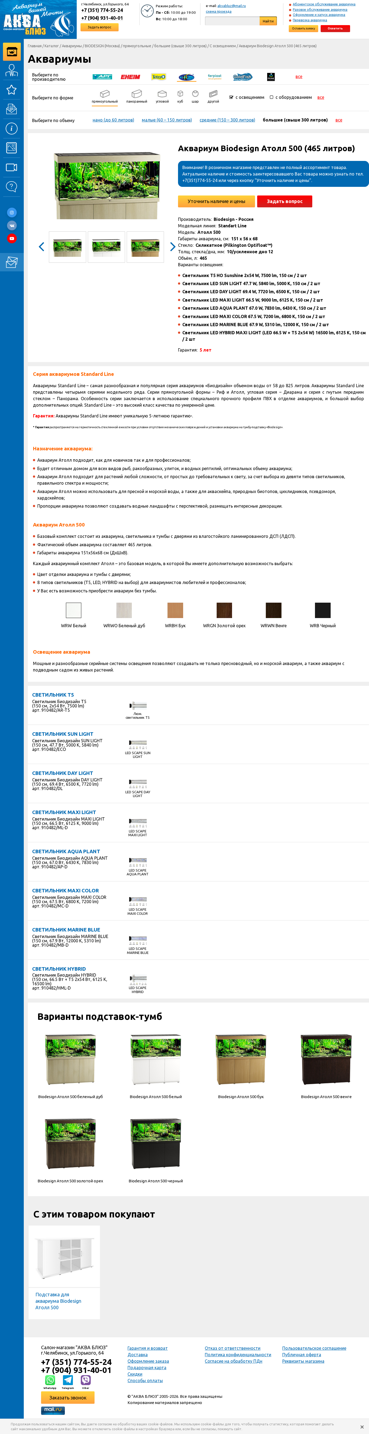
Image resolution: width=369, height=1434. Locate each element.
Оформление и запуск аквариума (319, 14)
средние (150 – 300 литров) (227, 119)
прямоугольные (137, 46)
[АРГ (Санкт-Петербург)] (102, 76)
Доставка (138, 1354)
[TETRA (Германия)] (158, 76)
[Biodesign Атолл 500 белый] (156, 1059)
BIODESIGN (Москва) (102, 46)
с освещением (249, 97)
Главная (35, 46)
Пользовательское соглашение (314, 1348)
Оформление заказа (148, 1361)
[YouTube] (12, 238)
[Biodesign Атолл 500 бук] (241, 1059)
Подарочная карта (147, 1367)
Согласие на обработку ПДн (233, 1361)
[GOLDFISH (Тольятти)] (243, 76)
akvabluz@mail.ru (231, 6)
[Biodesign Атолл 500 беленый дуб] (70, 1059)
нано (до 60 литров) (113, 119)
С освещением (223, 46)
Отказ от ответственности (232, 1348)
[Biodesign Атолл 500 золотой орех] (70, 1143)
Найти (268, 21)
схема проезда (219, 11)
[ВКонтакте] (12, 225)
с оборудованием (293, 97)
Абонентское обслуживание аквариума (324, 4)
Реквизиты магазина (303, 1361)
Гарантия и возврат (148, 1348)
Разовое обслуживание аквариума (320, 9)
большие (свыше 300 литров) (180, 46)
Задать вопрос (99, 27)
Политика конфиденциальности (238, 1354)
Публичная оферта (301, 1354)
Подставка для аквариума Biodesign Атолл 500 (58, 1301)
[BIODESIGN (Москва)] (186, 76)
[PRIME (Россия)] (271, 76)
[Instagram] (12, 212)
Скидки (135, 1374)
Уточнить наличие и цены (216, 201)
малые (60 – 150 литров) (167, 119)
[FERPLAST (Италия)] (214, 76)
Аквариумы (72, 46)
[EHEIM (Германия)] (130, 76)
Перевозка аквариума (310, 20)
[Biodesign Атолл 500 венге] (326, 1059)
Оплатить (335, 28)
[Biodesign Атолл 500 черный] (156, 1143)
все (299, 76)
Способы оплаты (145, 1380)
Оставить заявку (303, 28)
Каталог (52, 46)
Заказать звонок (67, 1397)
